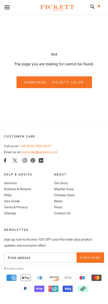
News (58, 201)
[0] (102, 7)
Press (58, 207)
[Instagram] (25, 160)
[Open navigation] (7, 7)
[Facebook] (5, 160)
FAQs (8, 195)
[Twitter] (15, 160)
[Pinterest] (33, 160)
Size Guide (12, 201)
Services (10, 183)
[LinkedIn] (41, 160)
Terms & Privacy (16, 207)
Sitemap (10, 213)
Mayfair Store (64, 189)
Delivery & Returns (17, 189)
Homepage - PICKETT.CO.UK (54, 82)
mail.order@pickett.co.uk (39, 152)
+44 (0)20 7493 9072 (35, 146)
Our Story (61, 183)
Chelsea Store (64, 195)
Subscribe (90, 257)
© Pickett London (13, 268)
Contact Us (62, 213)
